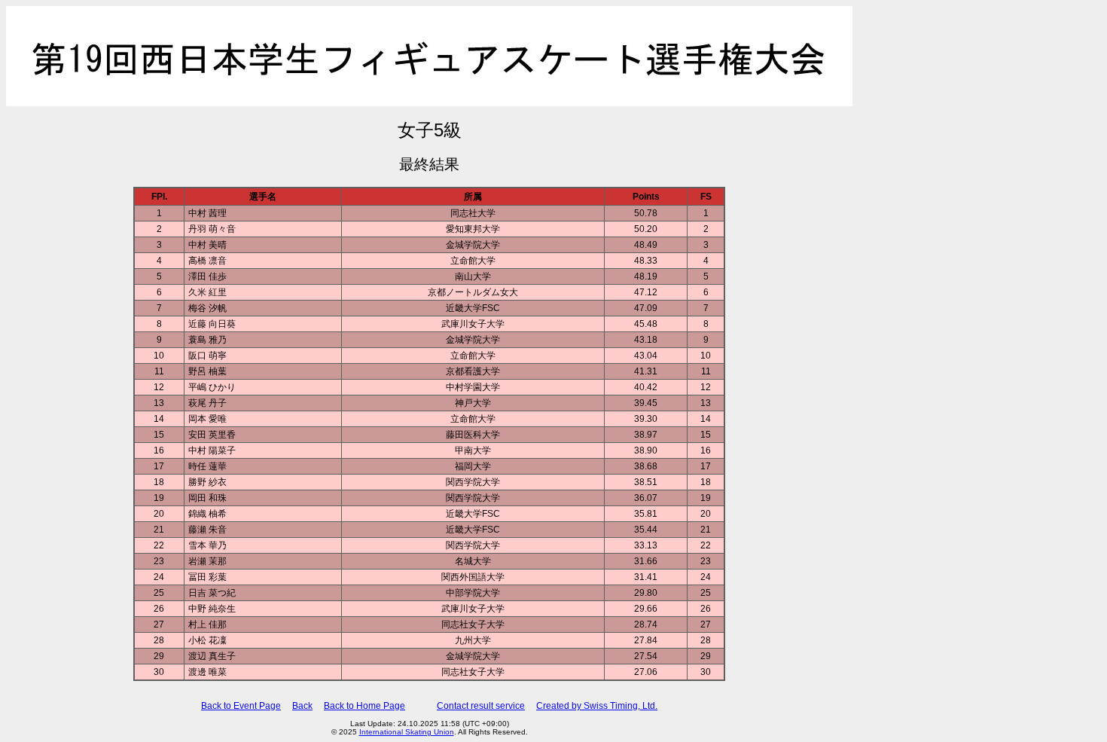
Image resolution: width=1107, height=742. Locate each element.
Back (302, 706)
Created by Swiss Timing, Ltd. (596, 706)
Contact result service (481, 706)
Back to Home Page (364, 706)
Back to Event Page (241, 706)
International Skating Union (406, 732)
